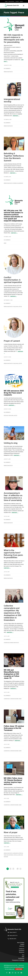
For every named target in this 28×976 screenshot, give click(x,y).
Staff (23, 956)
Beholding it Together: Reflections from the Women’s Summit (14, 157)
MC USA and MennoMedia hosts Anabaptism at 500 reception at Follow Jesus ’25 (11, 674)
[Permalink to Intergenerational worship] (14, 89)
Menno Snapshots (8, 71)
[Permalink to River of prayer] (14, 822)
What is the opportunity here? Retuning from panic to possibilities (13, 554)
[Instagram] (12, 972)
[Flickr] (9, 972)
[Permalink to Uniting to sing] (14, 433)
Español (6, 1)
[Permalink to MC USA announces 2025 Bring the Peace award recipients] (14, 381)
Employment (21, 958)
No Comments (7, 68)
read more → (16, 115)
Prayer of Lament (12, 341)
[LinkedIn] (15, 972)
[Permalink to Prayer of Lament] (14, 327)
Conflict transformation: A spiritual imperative (13, 279)
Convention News (14, 698)
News (5, 243)
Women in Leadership (18, 183)
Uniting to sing (10, 443)
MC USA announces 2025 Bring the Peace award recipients (14, 393)
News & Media (20, 942)
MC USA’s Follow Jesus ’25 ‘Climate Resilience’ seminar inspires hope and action (13, 781)
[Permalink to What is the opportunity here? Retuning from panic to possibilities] (14, 540)
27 (17, 868)
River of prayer (10, 832)
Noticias (6, 415)
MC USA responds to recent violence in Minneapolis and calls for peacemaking (14, 38)
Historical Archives (11, 1)
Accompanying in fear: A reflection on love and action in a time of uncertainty (13, 496)
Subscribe (21, 946)
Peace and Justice (17, 306)
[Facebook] (6, 972)
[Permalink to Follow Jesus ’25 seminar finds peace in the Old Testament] (14, 716)
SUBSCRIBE (19, 969)
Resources (21, 952)
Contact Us (21, 1)
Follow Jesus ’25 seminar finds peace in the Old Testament (14, 728)
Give (23, 955)
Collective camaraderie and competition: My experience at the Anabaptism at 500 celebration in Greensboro (12, 613)
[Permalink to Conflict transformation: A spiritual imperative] (14, 264)
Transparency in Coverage (18, 960)
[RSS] (18, 972)
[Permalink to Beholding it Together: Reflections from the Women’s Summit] (14, 143)
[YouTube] (21, 972)
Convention (17, 1)
